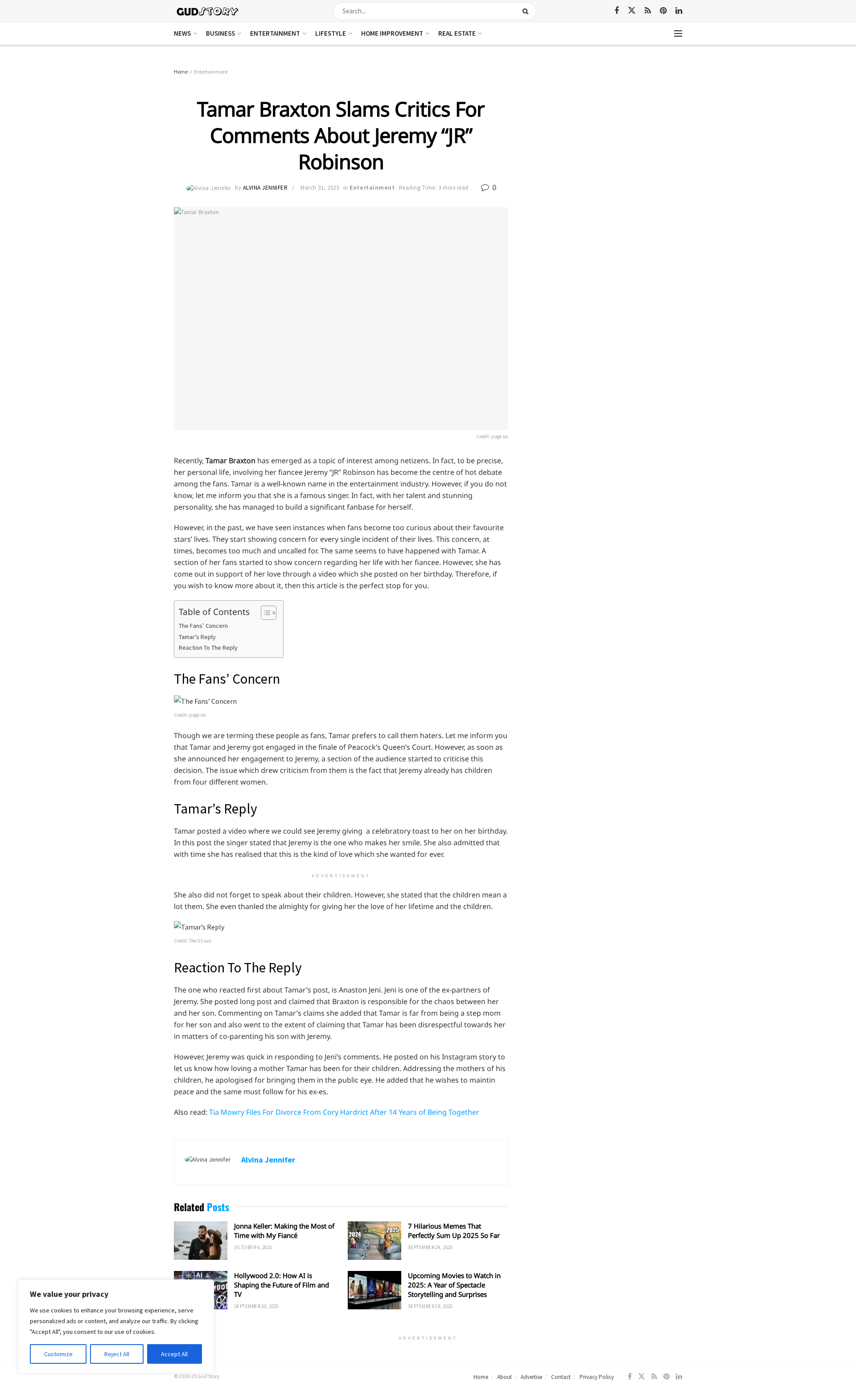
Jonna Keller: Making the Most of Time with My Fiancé (284, 1230)
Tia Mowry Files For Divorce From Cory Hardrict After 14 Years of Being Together (344, 1112)
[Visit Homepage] (208, 11)
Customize (58, 1354)
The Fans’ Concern (203, 626)
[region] (116, 1326)
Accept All (174, 1354)
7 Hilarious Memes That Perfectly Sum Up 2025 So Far (454, 1230)
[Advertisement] (605, 133)
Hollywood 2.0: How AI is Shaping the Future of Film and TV (281, 1285)
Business (220, 33)
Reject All (116, 1354)
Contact (561, 1377)
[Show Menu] (678, 33)
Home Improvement (392, 33)
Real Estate (457, 33)
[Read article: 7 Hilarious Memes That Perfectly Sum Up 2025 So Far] (374, 1240)
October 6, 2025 (253, 1247)
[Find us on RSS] (648, 11)
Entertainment (275, 33)
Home (181, 71)
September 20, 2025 (256, 1306)
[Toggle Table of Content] (264, 612)
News (182, 33)
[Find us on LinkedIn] (678, 11)
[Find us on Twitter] (632, 10)
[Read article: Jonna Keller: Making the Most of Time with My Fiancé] (200, 1240)
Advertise (531, 1377)
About (504, 1377)
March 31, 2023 (319, 187)
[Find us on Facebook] (616, 11)
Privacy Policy (597, 1377)
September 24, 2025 (430, 1247)
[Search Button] (527, 11)
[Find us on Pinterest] (663, 11)
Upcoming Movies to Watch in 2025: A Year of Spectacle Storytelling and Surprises (454, 1285)
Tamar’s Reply (197, 637)
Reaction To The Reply (208, 648)
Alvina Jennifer (265, 187)
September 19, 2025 (430, 1306)
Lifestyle (330, 33)
